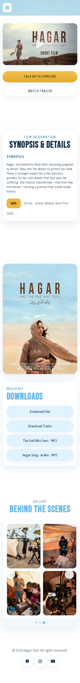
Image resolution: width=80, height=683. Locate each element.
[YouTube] (53, 661)
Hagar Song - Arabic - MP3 (40, 455)
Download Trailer (40, 426)
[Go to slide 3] (44, 622)
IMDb (14, 203)
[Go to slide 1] (36, 623)
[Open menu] (7, 7)
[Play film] (40, 44)
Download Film (40, 412)
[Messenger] (27, 661)
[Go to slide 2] (40, 623)
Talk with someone (40, 76)
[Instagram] (40, 661)
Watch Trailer (40, 91)
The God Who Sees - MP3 (40, 441)
